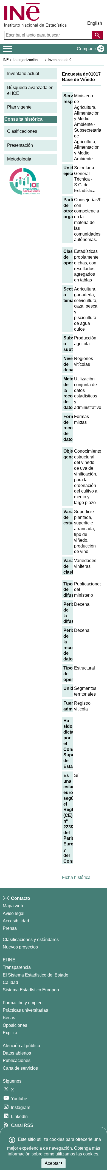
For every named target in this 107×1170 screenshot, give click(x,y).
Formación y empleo (23, 1002)
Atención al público (21, 1045)
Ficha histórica (76, 877)
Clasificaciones (22, 131)
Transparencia (17, 967)
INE (6, 60)
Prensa (10, 928)
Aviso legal (13, 913)
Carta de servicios (20, 1068)
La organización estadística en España (43, 60)
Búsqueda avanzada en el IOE (30, 90)
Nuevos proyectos (20, 947)
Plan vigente (19, 107)
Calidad (10, 982)
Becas (9, 1017)
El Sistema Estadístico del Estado (35, 975)
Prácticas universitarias (25, 1010)
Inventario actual (23, 73)
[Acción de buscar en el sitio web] (97, 35)
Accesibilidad (16, 921)
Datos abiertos (17, 1053)
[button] (89, 49)
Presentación (20, 145)
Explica (10, 1032)
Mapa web (13, 905)
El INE (9, 960)
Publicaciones (16, 1060)
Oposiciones (15, 1025)
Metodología (19, 159)
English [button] (94, 23)
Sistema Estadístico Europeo (31, 990)
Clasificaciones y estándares (31, 939)
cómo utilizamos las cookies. (71, 1154)
